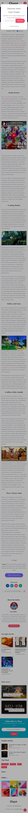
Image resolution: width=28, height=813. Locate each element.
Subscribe (20, 20)
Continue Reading (14, 26)
